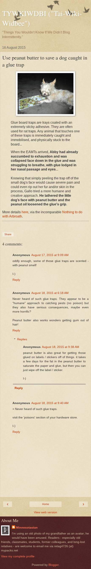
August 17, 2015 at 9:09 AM (50, 255)
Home (45, 504)
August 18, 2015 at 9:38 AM (60, 347)
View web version (45, 512)
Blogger (53, 564)
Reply (16, 279)
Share (7, 234)
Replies (22, 339)
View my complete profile (17, 556)
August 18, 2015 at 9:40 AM (50, 403)
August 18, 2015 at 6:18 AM (50, 293)
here (25, 212)
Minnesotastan (27, 527)
